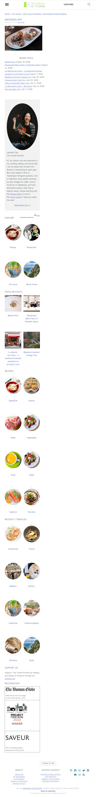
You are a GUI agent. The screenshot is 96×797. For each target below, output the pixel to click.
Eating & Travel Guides (51, 774)
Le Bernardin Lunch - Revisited (18, 86)
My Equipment (19, 776)
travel (12, 197)
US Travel (16, 14)
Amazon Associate (32, 788)
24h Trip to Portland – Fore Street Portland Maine (44, 14)
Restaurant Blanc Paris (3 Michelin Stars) (23, 65)
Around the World (50, 781)
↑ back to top (48, 763)
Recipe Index (15, 194)
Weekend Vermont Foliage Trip (18, 77)
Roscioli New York (12, 89)
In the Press (19, 779)
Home (7, 14)
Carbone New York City (15, 80)
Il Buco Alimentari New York (17, 83)
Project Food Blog (19, 781)
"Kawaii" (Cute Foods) (50, 779)
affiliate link (10, 678)
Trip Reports (50, 776)
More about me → (22, 205)
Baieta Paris (10, 62)
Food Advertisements (26, 217)
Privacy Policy (19, 783)
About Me (19, 774)
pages (18, 197)
